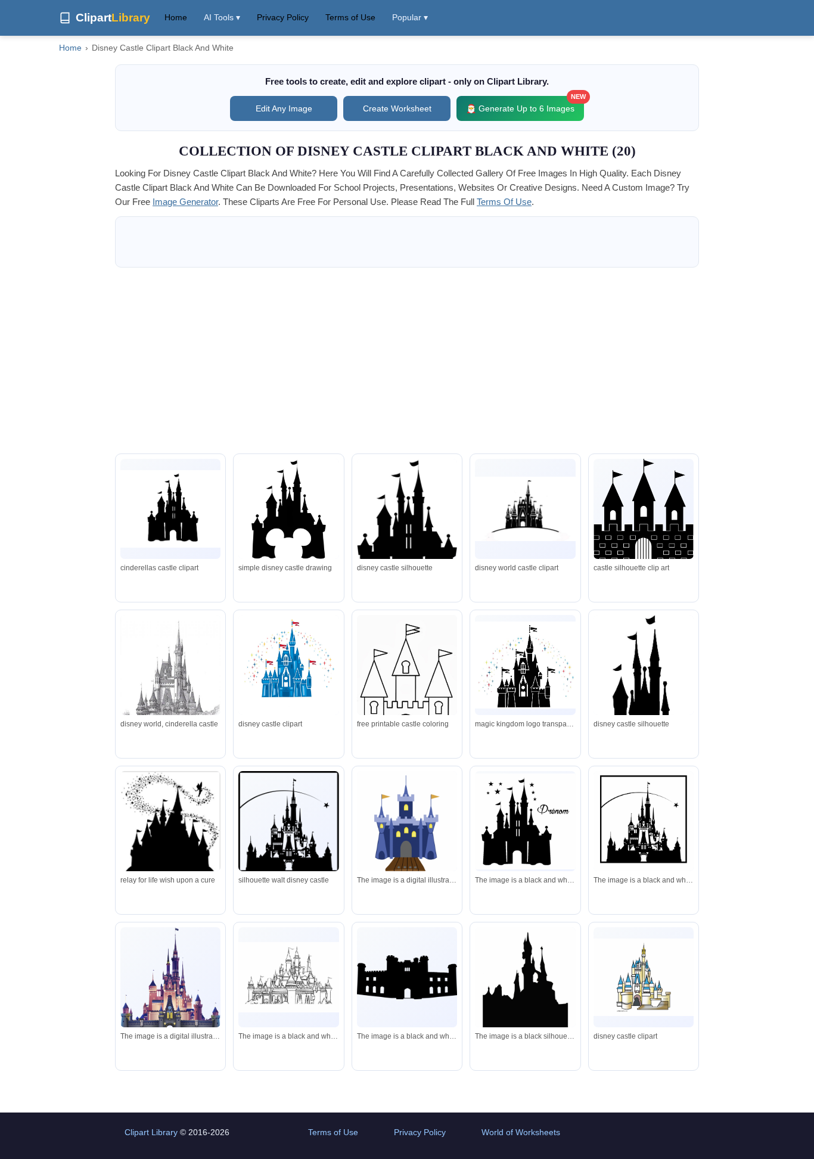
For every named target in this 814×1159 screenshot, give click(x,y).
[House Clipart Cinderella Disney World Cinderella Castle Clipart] (644, 977)
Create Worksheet (397, 108)
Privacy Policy (283, 17)
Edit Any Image (284, 108)
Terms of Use (350, 17)
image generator (185, 202)
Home (175, 17)
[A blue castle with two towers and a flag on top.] (407, 824)
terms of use (504, 202)
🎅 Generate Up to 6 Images (525, 104)
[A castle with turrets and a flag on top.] (170, 979)
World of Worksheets (520, 1132)
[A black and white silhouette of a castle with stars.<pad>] (525, 821)
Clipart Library (151, 1132)
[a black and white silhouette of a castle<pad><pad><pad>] (525, 983)
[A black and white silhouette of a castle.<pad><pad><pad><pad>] (644, 824)
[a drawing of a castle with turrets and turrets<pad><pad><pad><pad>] (288, 977)
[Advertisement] (407, 360)
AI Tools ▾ (222, 17)
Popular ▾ (410, 17)
